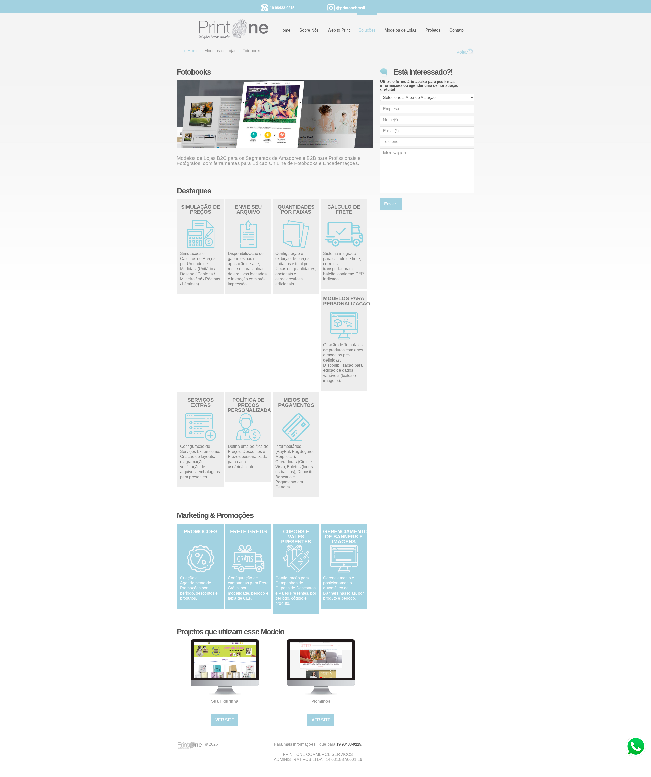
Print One (191, 746)
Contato (456, 30)
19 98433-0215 (282, 8)
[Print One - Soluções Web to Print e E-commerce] (237, 26)
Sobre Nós (309, 30)
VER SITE (224, 720)
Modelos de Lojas (400, 30)
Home (284, 30)
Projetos (432, 30)
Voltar (462, 52)
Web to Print (339, 30)
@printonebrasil (350, 8)
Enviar (391, 204)
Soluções (367, 30)
